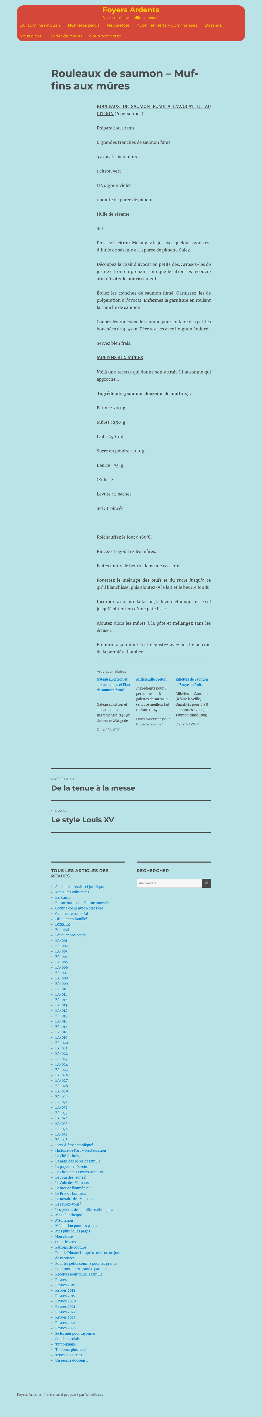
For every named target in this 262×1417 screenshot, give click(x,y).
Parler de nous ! (66, 36)
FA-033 (61, 1113)
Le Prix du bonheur (70, 1193)
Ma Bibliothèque (68, 1215)
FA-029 (61, 1091)
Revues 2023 (65, 1317)
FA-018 (61, 1032)
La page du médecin (71, 1167)
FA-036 (61, 1129)
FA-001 (61, 940)
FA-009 (61, 983)
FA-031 (61, 1102)
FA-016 (61, 1021)
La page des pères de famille (77, 1161)
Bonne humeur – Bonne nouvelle (82, 903)
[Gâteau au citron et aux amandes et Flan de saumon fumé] (116, 704)
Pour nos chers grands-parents (81, 1269)
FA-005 (61, 962)
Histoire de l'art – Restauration (80, 1150)
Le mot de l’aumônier (72, 1188)
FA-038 (61, 1140)
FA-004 (61, 957)
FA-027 (61, 1080)
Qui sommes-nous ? (40, 25)
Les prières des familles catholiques (84, 1210)
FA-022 (61, 1053)
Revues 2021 (65, 1306)
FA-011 (61, 994)
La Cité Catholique (69, 1156)
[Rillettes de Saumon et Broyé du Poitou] (195, 702)
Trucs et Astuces (68, 1355)
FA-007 (61, 973)
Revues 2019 (65, 1296)
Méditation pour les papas (76, 1226)
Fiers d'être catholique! (74, 1145)
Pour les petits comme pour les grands (86, 1263)
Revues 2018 (65, 1290)
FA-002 (61, 946)
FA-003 (61, 951)
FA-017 (61, 1027)
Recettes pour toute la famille (78, 1274)
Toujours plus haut (70, 1350)
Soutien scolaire (68, 1339)
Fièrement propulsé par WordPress (74, 1394)
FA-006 (61, 967)
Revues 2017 (65, 1285)
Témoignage (65, 1344)
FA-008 (61, 978)
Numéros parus (84, 25)
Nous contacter (105, 36)
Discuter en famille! (71, 919)
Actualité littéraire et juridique (79, 887)
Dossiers (213, 25)
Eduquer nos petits (70, 935)
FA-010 (61, 989)
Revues (61, 1280)
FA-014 (61, 1010)
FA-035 (61, 1123)
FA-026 (61, 1075)
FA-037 (61, 1134)
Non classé (64, 1236)
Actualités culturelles (72, 892)
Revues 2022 (65, 1312)
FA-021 (61, 1048)
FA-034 (61, 1118)
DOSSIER (62, 924)
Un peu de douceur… (71, 1360)
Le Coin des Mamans (72, 1183)
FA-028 (61, 1086)
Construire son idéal (71, 914)
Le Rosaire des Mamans (74, 1199)
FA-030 (61, 1097)
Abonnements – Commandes (167, 25)
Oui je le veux (65, 1242)
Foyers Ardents (131, 9)
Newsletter (118, 25)
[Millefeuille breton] (156, 702)
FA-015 (61, 1016)
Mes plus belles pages (72, 1231)
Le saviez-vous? (68, 1204)
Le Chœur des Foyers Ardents (79, 1172)
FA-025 (61, 1070)
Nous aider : (31, 36)
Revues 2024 (65, 1323)
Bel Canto (63, 897)
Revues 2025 (65, 1328)
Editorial (62, 930)
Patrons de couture (70, 1247)
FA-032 (61, 1107)
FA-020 (61, 1043)
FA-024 (61, 1064)
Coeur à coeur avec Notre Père (79, 908)
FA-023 (61, 1059)
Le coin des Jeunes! (70, 1177)
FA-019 (61, 1037)
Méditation (64, 1220)
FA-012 (61, 1000)
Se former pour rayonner (75, 1333)
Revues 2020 (65, 1301)
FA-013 (61, 1005)
